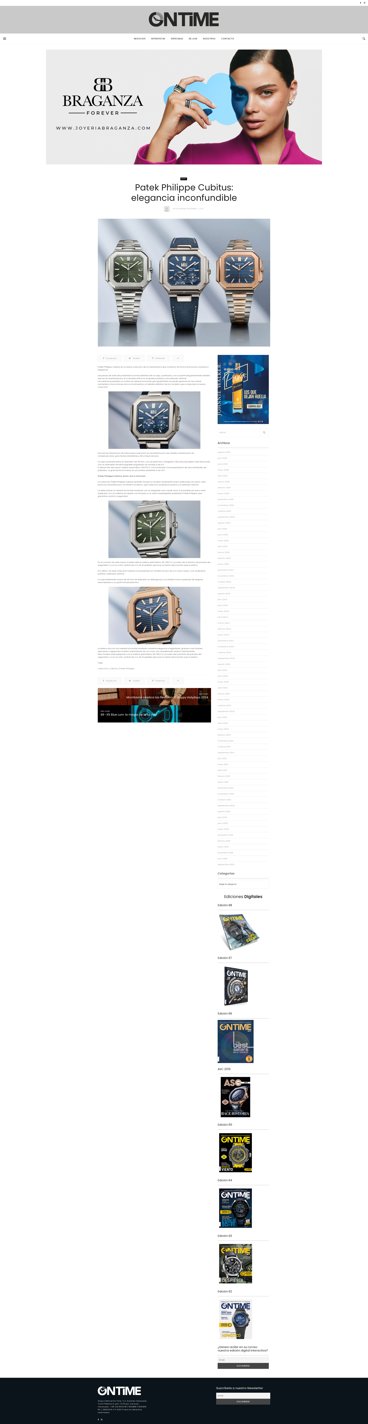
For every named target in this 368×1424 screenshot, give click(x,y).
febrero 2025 (224, 558)
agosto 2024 (224, 593)
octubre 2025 (224, 511)
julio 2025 (222, 528)
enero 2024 (223, 634)
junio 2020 (223, 823)
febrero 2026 (224, 487)
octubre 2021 (224, 746)
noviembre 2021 (225, 740)
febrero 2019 (224, 841)
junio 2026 (223, 464)
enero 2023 (223, 699)
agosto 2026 (224, 452)
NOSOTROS (209, 38)
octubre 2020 (224, 799)
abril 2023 (223, 687)
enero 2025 (223, 564)
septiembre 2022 (226, 711)
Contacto (227, 38)
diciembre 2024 (226, 570)
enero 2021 (223, 782)
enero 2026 (223, 493)
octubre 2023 (224, 652)
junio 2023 (223, 676)
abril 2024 (223, 617)
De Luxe (193, 38)
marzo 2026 (224, 481)
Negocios (140, 38)
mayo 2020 (223, 829)
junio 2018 (222, 858)
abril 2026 (223, 475)
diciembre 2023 (225, 640)
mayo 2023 (223, 682)
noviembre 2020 (226, 793)
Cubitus (113, 668)
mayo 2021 (223, 764)
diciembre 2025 (225, 499)
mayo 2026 (223, 470)
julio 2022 (222, 717)
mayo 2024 (223, 611)
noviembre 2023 (226, 646)
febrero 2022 (224, 735)
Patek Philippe (126, 668)
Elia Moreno (181, 209)
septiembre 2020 (226, 805)
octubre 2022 (224, 705)
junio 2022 (223, 723)
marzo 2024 (224, 623)
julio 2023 (222, 670)
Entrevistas (158, 38)
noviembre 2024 (226, 576)
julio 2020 (222, 817)
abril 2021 (222, 770)
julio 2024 (222, 599)
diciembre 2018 (225, 852)
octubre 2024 (224, 581)
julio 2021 (222, 758)
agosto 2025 (224, 523)
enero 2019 (223, 846)
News (183, 179)
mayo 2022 (223, 729)
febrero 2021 (224, 776)
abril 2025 (223, 546)
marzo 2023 (224, 693)
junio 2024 (223, 605)
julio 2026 (222, 458)
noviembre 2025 (226, 505)
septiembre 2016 (226, 864)
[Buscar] (264, 432)
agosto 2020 (224, 811)
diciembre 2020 (225, 788)
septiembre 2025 (226, 517)
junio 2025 (223, 534)
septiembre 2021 (226, 752)
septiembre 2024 (226, 587)
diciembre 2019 (225, 835)
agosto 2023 (224, 664)
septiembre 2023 (226, 658)
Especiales (177, 38)
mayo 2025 (223, 540)
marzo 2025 (224, 552)
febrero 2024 (224, 629)
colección (103, 668)
